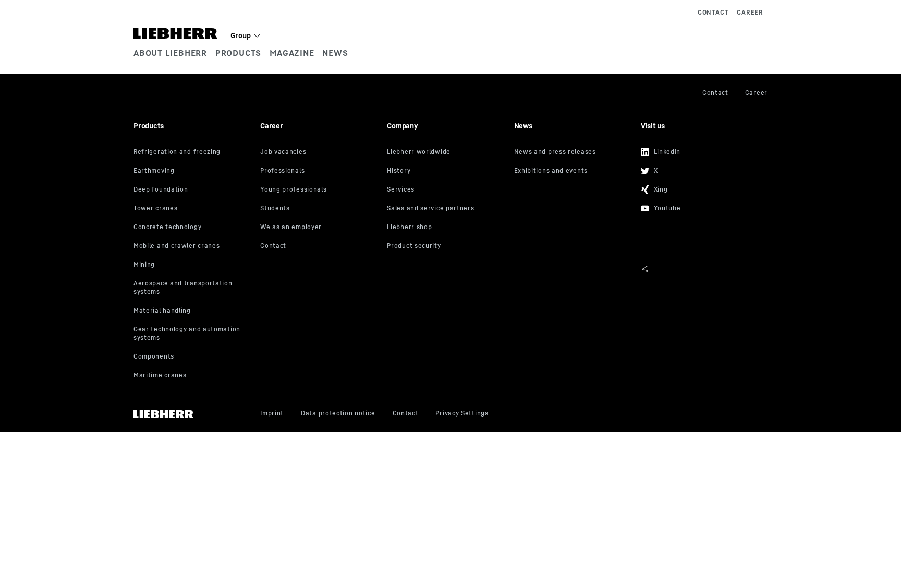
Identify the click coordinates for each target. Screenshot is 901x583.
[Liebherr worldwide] (446, 152)
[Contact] (319, 246)
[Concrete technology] (192, 227)
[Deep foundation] (192, 190)
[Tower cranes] (192, 208)
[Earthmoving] (192, 171)
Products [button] (238, 52)
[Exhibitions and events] (573, 171)
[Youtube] (700, 206)
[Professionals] (319, 171)
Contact (713, 12)
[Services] (446, 190)
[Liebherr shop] (446, 227)
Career (750, 12)
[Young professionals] (319, 190)
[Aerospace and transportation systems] (192, 288)
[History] (446, 171)
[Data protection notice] (338, 413)
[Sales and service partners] (446, 208)
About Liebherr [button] (170, 52)
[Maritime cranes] (192, 375)
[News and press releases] (573, 152)
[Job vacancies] (319, 152)
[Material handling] (192, 311)
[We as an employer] (319, 227)
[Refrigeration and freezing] (192, 152)
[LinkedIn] (700, 150)
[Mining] (192, 265)
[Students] (319, 208)
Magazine (292, 52)
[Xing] (700, 188)
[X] (700, 169)
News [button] (335, 52)
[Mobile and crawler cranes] (192, 246)
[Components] (192, 357)
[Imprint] (272, 413)
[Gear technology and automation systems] (192, 334)
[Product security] (446, 246)
